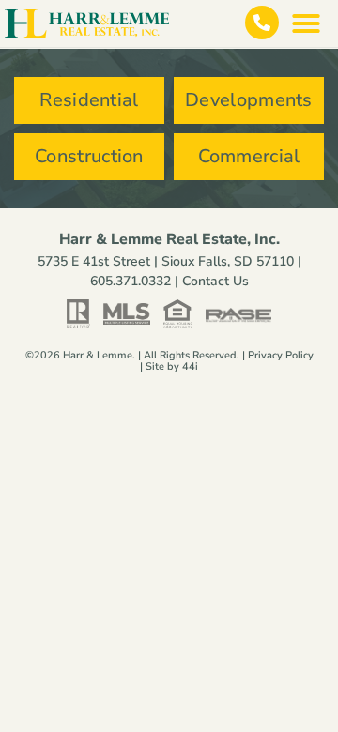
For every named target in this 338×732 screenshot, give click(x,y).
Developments (249, 100)
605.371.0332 (130, 281)
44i (190, 366)
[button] (306, 23)
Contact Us (215, 281)
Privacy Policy (281, 355)
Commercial (249, 156)
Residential (88, 100)
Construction (89, 156)
